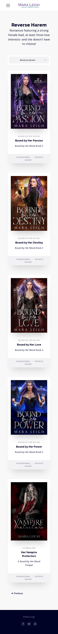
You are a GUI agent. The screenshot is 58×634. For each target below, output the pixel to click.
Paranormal (23, 157)
